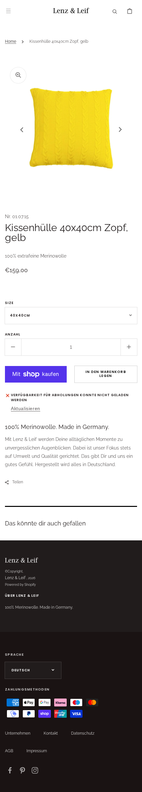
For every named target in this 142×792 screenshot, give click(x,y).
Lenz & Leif (15, 578)
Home (10, 41)
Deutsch (21, 670)
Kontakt (51, 733)
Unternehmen (17, 733)
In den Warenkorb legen (106, 373)
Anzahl (12, 334)
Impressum (36, 751)
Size (9, 302)
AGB (9, 751)
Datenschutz (82, 733)
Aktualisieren (25, 408)
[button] (8, 11)
